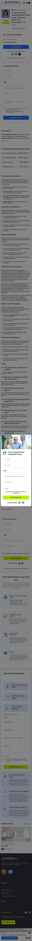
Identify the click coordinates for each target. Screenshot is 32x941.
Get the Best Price (16, 497)
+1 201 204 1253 (12, 502)
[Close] (29, 437)
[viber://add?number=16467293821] (23, 502)
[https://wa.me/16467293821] (19, 502)
